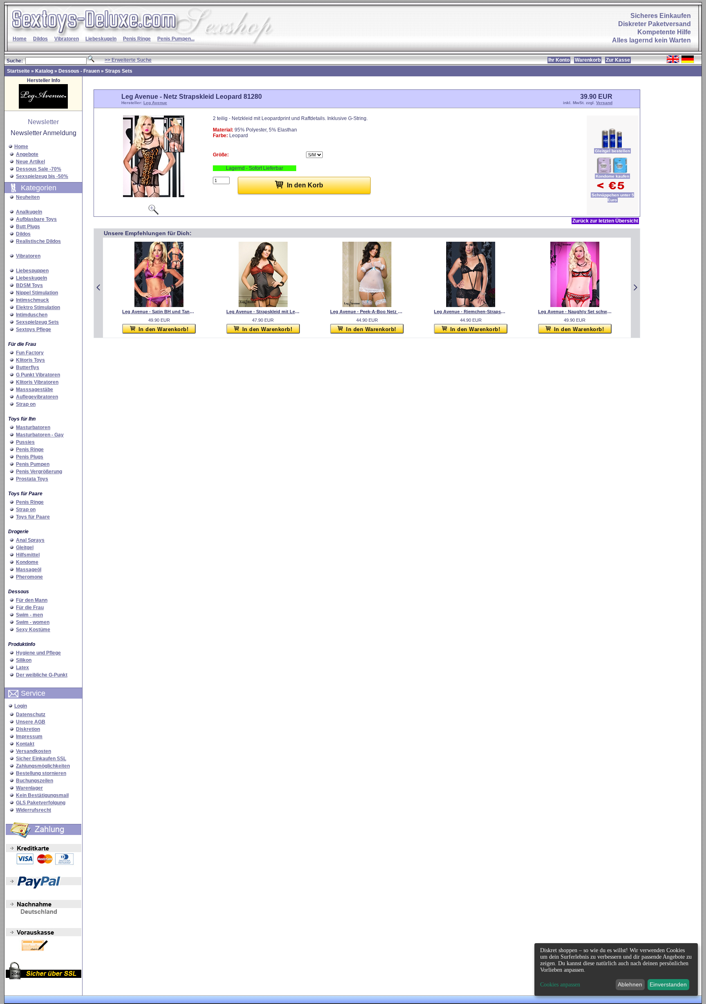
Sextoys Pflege (33, 329)
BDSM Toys (29, 285)
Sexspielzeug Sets (37, 322)
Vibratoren (66, 39)
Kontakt (25, 744)
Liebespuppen (32, 271)
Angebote (27, 154)
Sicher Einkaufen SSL (41, 758)
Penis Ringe (137, 39)
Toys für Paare (33, 517)
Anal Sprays (30, 540)
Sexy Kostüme (33, 629)
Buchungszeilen (34, 781)
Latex (22, 667)
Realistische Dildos (38, 241)
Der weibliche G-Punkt (41, 675)
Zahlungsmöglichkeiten (43, 766)
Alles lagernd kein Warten (651, 40)
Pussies (25, 442)
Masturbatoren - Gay (40, 435)
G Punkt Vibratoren (38, 375)
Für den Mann (31, 600)
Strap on (26, 404)
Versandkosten (33, 751)
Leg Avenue (155, 102)
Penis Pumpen (32, 464)
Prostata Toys (32, 479)
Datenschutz (30, 714)
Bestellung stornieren (41, 773)
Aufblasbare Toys (36, 219)
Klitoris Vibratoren (37, 382)
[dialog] (616, 969)
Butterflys (27, 367)
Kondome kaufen (612, 176)
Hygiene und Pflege (38, 653)
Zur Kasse (618, 60)
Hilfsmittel (28, 555)
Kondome (27, 562)
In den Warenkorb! (164, 329)
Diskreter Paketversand (654, 23)
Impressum (29, 736)
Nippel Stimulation (37, 293)
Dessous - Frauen (79, 71)
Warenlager (29, 788)
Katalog (44, 71)
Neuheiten (28, 197)
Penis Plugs (29, 457)
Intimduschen (31, 315)
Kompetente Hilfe (664, 32)
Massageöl (28, 569)
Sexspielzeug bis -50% (42, 176)
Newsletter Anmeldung (43, 132)
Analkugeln (29, 212)
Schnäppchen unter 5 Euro (613, 197)
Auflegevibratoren (37, 397)
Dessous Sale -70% (38, 169)
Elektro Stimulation (38, 307)
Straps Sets (118, 71)
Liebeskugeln (100, 39)
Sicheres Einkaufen (660, 15)
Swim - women (32, 622)
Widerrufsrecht (33, 810)
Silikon (23, 660)
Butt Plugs (28, 226)
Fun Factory (30, 353)
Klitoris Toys (30, 360)
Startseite (18, 71)
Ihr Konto (559, 60)
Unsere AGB (30, 722)
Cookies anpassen (560, 985)
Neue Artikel (30, 162)
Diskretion (28, 729)
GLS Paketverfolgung (40, 803)
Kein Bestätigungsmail (42, 795)
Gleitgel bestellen (612, 151)
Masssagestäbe (34, 389)
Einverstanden (668, 984)
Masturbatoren (33, 427)
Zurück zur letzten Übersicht (605, 221)
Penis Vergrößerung (39, 471)
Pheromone (29, 577)
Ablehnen (630, 984)
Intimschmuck (32, 300)
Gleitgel (25, 547)
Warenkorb (588, 60)
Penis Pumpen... (175, 39)
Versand (604, 102)
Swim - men (29, 615)
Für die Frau (30, 607)
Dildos (40, 39)
